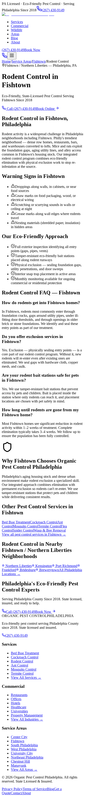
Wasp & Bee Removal (50, 530)
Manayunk (18, 765)
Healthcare (18, 707)
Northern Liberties (18, 566)
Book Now (32, 50)
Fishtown (39, 61)
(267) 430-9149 (53, 10)
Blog (14, 38)
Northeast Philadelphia (27, 757)
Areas (15, 34)
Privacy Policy (12, 789)
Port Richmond (66, 566)
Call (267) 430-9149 (21, 109)
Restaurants (19, 695)
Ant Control (19, 665)
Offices (16, 699)
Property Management (27, 715)
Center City (19, 737)
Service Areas (21, 61)
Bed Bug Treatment (16, 522)
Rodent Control (22, 661)
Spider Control (23, 530)
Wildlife (16, 30)
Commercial (19, 26)
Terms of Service (35, 789)
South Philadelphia (24, 745)
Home (6, 61)
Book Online (46, 109)
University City (22, 753)
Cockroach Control (43, 522)
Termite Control (49, 526)
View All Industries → (27, 719)
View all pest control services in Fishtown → (34, 534)
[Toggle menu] (11, 55)
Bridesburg (28, 570)
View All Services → (26, 677)
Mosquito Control (25, 526)
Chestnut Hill (20, 761)
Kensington (43, 566)
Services (17, 22)
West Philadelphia (23, 749)
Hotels (15, 703)
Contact (16, 793)
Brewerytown (49, 570)
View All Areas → (24, 769)
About (15, 42)
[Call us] (4, 57)
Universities (19, 711)
